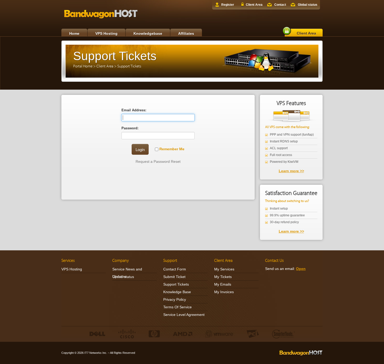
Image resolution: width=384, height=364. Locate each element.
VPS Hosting (106, 33)
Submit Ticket (174, 277)
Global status (307, 5)
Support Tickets (129, 66)
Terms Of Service (177, 307)
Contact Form (174, 269)
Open (301, 269)
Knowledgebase (147, 33)
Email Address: (133, 110)
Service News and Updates (127, 273)
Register (227, 5)
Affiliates (186, 33)
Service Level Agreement (184, 315)
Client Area (254, 5)
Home (74, 33)
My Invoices (224, 292)
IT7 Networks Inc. (95, 352)
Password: (129, 128)
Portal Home (82, 66)
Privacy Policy (174, 299)
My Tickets (223, 277)
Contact (280, 5)
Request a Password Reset (158, 161)
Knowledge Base (177, 292)
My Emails (222, 284)
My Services (224, 269)
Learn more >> (291, 171)
